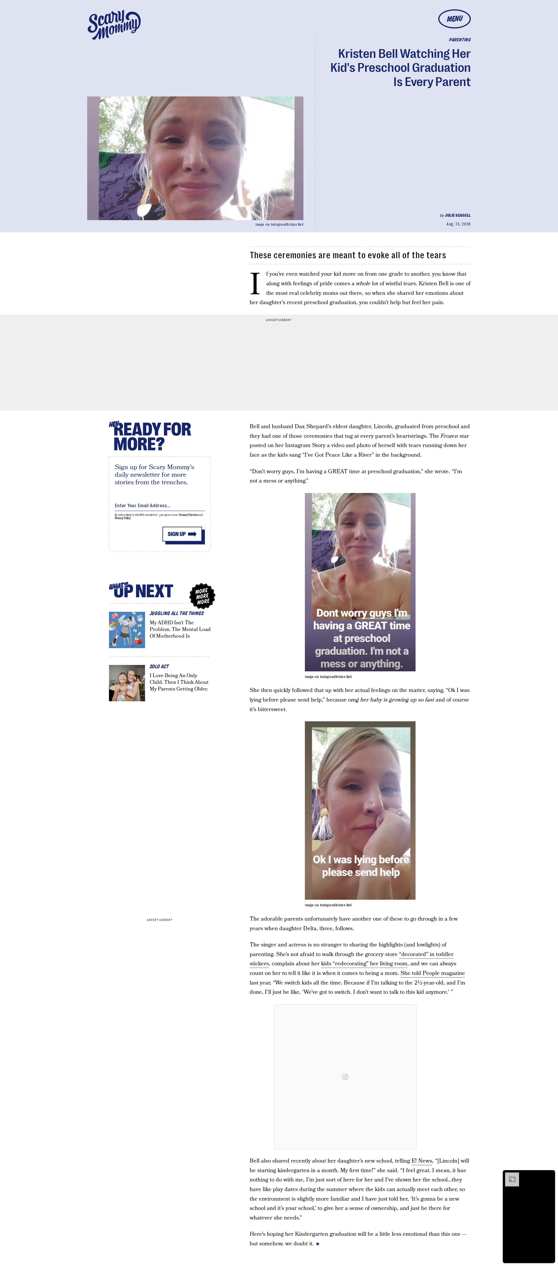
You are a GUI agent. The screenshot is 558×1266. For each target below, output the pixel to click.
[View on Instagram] (345, 1077)
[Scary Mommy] (114, 25)
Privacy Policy (123, 518)
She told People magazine (432, 973)
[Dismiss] (548, 1175)
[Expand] (509, 1175)
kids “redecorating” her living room (364, 964)
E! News (422, 1161)
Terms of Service (188, 515)
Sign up (177, 534)
